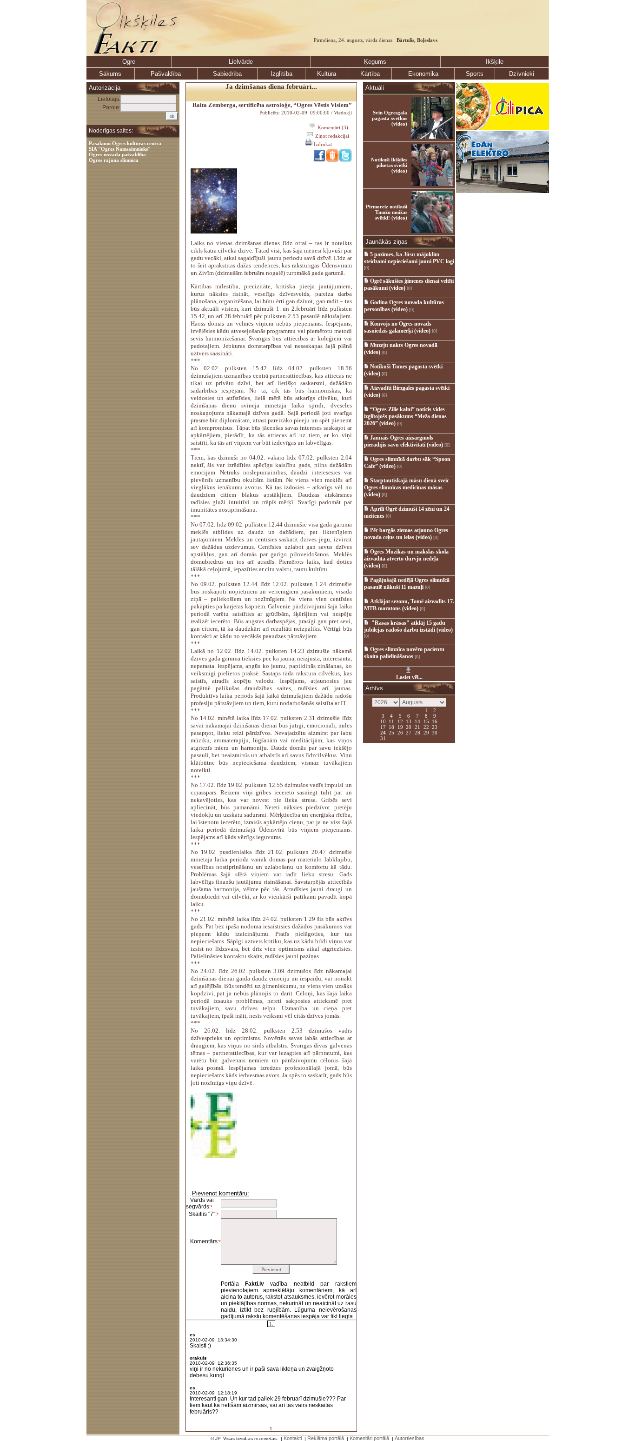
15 (426, 721)
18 (391, 726)
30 (434, 732)
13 (408, 721)
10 (383, 721)
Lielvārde (241, 61)
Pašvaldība (166, 73)
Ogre (128, 61)
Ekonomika (423, 73)
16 (434, 721)
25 (391, 732)
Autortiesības (409, 1438)
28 (417, 732)
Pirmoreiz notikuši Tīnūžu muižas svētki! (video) (386, 212)
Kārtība (370, 73)
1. (271, 1324)
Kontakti (293, 1438)
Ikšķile (494, 61)
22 (426, 726)
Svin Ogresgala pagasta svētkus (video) (389, 118)
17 (383, 726)
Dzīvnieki (521, 73)
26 (400, 732)
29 (426, 732)
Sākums (110, 73)
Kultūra (326, 73)
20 (408, 726)
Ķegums (375, 61)
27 (408, 732)
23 (434, 726)
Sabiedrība (227, 73)
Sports (474, 73)
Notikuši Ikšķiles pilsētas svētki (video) (389, 165)
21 (417, 726)
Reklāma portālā (325, 1438)
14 (417, 721)
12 (400, 721)
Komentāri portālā (369, 1438)
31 (383, 738)
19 (400, 726)
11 (391, 721)
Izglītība (281, 73)
